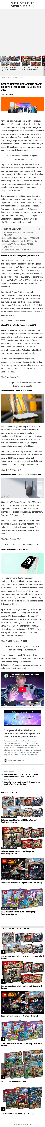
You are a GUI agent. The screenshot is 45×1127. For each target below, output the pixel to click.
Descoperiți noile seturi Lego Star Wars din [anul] (21, 882)
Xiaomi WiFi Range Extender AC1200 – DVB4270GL (19, 245)
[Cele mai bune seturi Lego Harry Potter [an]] (22, 1098)
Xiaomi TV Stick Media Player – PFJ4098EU (21, 238)
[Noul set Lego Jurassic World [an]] (22, 1064)
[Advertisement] (22, 31)
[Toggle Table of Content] (39, 229)
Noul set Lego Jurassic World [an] (13, 1081)
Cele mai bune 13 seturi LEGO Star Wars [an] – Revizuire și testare (19, 821)
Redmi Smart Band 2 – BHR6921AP (18, 250)
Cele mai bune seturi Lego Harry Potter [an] (17, 1113)
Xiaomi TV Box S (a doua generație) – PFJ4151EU (19, 233)
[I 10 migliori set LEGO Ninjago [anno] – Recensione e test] (31, 61)
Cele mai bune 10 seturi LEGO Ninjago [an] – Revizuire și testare (18, 852)
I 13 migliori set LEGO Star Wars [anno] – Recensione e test (9, 69)
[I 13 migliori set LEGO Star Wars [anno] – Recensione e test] (10, 61)
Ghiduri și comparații (9, 817)
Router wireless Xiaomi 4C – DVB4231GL (20, 241)
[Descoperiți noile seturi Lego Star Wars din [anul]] (22, 869)
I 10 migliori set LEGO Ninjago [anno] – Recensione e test (30, 68)
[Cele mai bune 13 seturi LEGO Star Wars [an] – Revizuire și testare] (22, 806)
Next (44, 65)
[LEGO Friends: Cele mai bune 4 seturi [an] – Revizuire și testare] (22, 898)
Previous (1, 65)
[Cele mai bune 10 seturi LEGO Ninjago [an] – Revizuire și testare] (22, 838)
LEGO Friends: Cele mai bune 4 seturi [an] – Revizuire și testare (18, 913)
